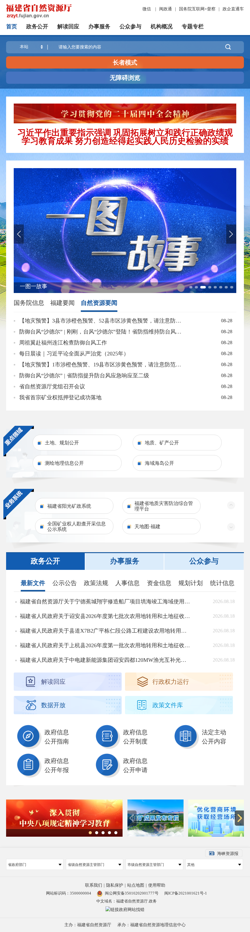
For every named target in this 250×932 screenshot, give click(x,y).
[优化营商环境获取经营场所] (216, 818)
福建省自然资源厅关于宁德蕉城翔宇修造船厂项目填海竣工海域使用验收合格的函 (105, 601)
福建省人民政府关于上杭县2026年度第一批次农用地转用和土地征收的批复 (105, 645)
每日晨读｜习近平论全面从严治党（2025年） (74, 354)
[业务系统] (18, 503)
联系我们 (93, 885)
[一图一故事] (125, 230)
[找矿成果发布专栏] (155, 818)
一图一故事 (33, 286)
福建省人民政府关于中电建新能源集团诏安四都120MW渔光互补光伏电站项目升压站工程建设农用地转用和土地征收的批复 (105, 660)
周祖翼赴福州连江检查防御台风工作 (63, 343)
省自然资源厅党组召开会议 (52, 386)
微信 (146, 9)
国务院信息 (29, 302)
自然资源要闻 (99, 302)
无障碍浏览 (125, 77)
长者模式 (125, 62)
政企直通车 (233, 9)
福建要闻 (62, 302)
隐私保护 (114, 885)
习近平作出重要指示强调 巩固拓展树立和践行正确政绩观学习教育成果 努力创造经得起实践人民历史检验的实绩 (125, 137)
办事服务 (99, 26)
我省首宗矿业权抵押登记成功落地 (60, 397)
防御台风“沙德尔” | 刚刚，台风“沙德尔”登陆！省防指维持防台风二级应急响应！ (102, 332)
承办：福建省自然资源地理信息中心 (151, 925)
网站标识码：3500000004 (68, 893)
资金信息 (159, 583)
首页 (11, 26)
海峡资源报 (227, 853)
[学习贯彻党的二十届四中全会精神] (125, 113)
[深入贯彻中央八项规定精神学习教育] (64, 817)
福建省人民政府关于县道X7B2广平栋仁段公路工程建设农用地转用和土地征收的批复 (105, 631)
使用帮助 (156, 885)
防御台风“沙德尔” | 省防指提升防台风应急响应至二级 (84, 375)
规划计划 (190, 583)
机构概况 (162, 26)
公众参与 (130, 26)
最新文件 (33, 583)
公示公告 (64, 583)
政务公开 (37, 26)
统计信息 (222, 583)
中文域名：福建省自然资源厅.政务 (126, 901)
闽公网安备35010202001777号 (132, 893)
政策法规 (96, 583)
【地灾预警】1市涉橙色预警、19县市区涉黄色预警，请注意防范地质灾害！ (102, 365)
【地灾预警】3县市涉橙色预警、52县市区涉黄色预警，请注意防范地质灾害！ (102, 321)
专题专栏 (193, 26)
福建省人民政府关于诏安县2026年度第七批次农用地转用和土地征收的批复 (105, 616)
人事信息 (127, 583)
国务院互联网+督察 (197, 9)
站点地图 (135, 885)
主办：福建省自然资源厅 (87, 925)
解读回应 (68, 26)
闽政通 (165, 9)
